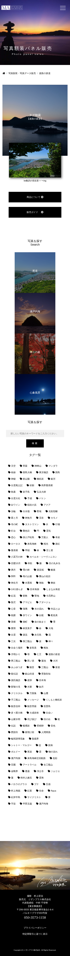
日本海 (42, 680)
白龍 (41, 615)
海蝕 (41, 582)
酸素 (53, 569)
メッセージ (33, 699)
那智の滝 (15, 686)
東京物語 (43, 472)
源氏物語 (15, 680)
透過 (27, 771)
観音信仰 (15, 706)
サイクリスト (34, 797)
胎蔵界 (35, 738)
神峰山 (38, 466)
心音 (13, 608)
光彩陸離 (53, 511)
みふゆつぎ (16, 667)
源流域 (40, 569)
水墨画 (28, 582)
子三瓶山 (15, 699)
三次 (13, 641)
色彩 (55, 758)
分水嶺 (26, 511)
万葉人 (44, 537)
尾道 (29, 751)
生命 (41, 790)
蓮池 (43, 660)
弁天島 (38, 634)
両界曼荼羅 (47, 485)
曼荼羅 (14, 550)
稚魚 (46, 647)
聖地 (37, 595)
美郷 (13, 621)
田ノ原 (30, 660)
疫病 (50, 745)
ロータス (15, 543)
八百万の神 (16, 556)
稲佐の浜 (31, 504)
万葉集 (33, 693)
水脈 (29, 686)
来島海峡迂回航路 (36, 758)
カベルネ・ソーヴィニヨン (43, 556)
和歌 (30, 563)
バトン (42, 498)
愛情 (13, 628)
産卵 (29, 680)
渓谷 (41, 517)
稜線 (13, 472)
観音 (32, 667)
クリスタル (16, 693)
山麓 (46, 693)
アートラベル (29, 764)
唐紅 (57, 543)
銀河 (53, 479)
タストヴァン (32, 524)
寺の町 (14, 524)
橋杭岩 (40, 479)
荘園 (13, 764)
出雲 (13, 634)
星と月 (14, 517)
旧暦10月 (16, 563)
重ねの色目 (44, 576)
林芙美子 (27, 628)
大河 (55, 660)
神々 (51, 641)
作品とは (55, 608)
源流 (25, 634)
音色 (53, 725)
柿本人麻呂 (26, 777)
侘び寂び (31, 719)
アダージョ (44, 602)
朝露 (13, 615)
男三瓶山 (15, 660)
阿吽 (13, 576)
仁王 (39, 654)
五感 (48, 784)
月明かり (15, 654)
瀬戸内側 (15, 758)
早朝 (27, 550)
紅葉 (29, 790)
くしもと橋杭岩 (54, 699)
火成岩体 (34, 712)
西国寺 (14, 732)
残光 (46, 543)
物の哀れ (53, 751)
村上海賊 (15, 790)
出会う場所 (16, 647)
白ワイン (15, 504)
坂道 (57, 667)
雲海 (41, 777)
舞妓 (53, 582)
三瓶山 (44, 667)
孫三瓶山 (27, 641)
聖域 (39, 511)
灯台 (13, 530)
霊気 (48, 530)
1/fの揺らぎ (17, 589)
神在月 (14, 582)
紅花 (13, 595)
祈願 (32, 485)
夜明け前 (29, 732)
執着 (13, 492)
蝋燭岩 (26, 725)
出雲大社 (15, 498)
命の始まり (40, 621)
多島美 (33, 647)
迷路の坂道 (54, 654)
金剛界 (14, 771)
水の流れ (39, 608)
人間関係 (45, 732)
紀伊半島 (15, 797)
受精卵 (40, 725)
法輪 (13, 511)
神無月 (28, 517)
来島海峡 (31, 543)
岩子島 (26, 492)
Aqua (53, 790)
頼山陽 (26, 479)
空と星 (49, 550)
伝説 (13, 725)
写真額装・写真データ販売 (22, 73)
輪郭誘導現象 (18, 738)
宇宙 (13, 803)
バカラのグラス (19, 784)
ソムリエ (55, 771)
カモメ (54, 517)
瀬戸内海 (43, 803)
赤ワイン (27, 615)
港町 (25, 621)
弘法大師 (41, 492)
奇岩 (57, 537)
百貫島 (47, 706)
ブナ (36, 784)
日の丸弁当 (54, 563)
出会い (49, 712)
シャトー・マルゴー (21, 745)
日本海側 (34, 589)
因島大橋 (27, 472)
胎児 (13, 602)
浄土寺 (40, 771)
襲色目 (26, 530)
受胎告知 (45, 673)
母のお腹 (27, 576)
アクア (47, 504)
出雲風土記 (16, 485)
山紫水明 (15, 719)
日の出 (47, 719)
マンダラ (53, 466)
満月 (13, 569)
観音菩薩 (31, 706)
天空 (13, 466)
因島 (57, 472)
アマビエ (27, 602)
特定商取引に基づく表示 (35, 934)
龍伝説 (14, 673)
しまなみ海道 (53, 589)
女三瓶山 (48, 764)
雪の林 (26, 569)
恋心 (13, 537)
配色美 (54, 615)
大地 (51, 628)
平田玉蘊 (27, 803)
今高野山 (50, 595)
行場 (57, 524)
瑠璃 (25, 608)
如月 (41, 686)
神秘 (13, 479)
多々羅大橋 (16, 712)
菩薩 (25, 466)
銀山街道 (29, 673)
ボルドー (15, 751)
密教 (25, 595)
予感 (29, 498)
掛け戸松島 (28, 537)
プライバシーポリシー (35, 927)
